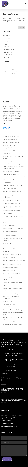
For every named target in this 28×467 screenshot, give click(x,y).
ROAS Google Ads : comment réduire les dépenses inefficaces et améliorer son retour (14, 399)
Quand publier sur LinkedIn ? (10, 231)
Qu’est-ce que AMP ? (8, 243)
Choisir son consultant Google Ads (12, 185)
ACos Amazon (7, 183)
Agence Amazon (6, 420)
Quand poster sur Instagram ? (11, 171)
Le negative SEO (7, 301)
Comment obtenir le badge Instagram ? (14, 310)
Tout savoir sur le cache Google (12, 164)
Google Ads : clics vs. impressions (12, 254)
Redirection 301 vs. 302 (9, 304)
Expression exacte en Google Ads (12, 294)
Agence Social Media (7, 423)
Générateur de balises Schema (11, 291)
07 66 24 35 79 (9, 350)
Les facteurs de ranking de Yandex (12, 324)
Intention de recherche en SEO (11, 203)
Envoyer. (7, 459)
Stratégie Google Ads (9, 148)
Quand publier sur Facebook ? (11, 210)
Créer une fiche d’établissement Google (14, 288)
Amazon (5, 35)
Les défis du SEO (7, 251)
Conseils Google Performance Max (12, 282)
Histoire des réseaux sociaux (10, 139)
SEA (4, 41)
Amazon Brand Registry (9, 188)
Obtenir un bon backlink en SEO (11, 136)
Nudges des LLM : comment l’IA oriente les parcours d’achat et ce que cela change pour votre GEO (13, 379)
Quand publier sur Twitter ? (10, 267)
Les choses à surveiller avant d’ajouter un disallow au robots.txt (13, 235)
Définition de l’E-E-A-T (9, 270)
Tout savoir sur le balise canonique (12, 200)
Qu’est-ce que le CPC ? (9, 145)
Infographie (6, 38)
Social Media (6, 52)
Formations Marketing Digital (9, 426)
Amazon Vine (6, 285)
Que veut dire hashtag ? (9, 257)
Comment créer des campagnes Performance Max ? (12, 192)
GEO (5, 46)
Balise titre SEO (7, 153)
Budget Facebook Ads (9, 151)
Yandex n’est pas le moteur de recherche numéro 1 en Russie (11, 274)
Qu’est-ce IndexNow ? (9, 225)
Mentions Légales (6, 429)
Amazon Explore (7, 213)
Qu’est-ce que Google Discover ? (12, 265)
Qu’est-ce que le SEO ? (9, 180)
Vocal (4, 57)
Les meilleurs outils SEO (9, 322)
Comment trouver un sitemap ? (11, 142)
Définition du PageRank (9, 246)
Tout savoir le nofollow (9, 307)
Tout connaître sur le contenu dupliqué (14, 177)
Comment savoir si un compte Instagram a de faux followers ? (11, 207)
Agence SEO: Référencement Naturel (11, 415)
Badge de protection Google (11, 174)
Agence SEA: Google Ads (8, 418)
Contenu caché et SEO (9, 249)
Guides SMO (7, 54)
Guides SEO (7, 49)
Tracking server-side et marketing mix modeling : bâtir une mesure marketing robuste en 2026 (12, 389)
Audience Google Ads (9, 161)
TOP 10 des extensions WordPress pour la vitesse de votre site (13, 167)
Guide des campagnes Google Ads (13, 228)
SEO (4, 44)
